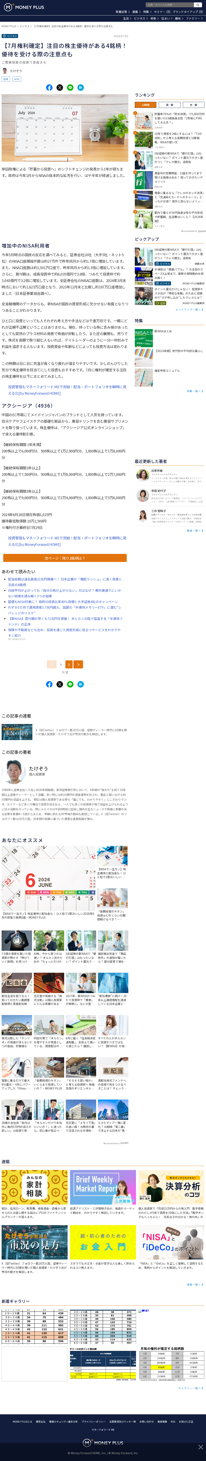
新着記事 (121, 12)
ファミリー (193, 18)
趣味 (178, 18)
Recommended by (111, 1143)
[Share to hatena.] (80, 87)
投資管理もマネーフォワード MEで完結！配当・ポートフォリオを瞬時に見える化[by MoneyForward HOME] (67, 390)
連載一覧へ (194, 1284)
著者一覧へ (194, 530)
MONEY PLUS (9, 26)
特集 (146, 12)
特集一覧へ (194, 391)
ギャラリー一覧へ (189, 1388)
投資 (5, 79)
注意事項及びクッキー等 (122, 1421)
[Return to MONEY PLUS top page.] (24, 7)
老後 (153, 18)
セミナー (161, 12)
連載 (135, 12)
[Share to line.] (70, 87)
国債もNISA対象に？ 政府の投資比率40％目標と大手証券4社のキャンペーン (63, 601)
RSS (173, 1421)
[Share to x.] (60, 87)
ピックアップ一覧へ (188, 309)
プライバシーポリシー (93, 1421)
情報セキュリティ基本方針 (63, 1421)
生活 (126, 18)
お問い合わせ (146, 1421)
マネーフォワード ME (103, 1429)
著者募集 (162, 1421)
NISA (16, 79)
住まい (165, 18)
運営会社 (40, 1421)
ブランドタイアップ (187, 12)
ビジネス (139, 18)
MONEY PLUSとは (22, 1421)
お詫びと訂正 (186, 1421)
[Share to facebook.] (49, 87)
